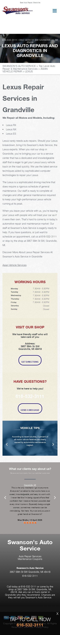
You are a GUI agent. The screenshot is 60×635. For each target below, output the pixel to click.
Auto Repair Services (30, 556)
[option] (30, 438)
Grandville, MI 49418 (42, 41)
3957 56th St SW (28, 40)
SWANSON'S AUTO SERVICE (19, 65)
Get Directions (29, 362)
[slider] (30, 522)
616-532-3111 (9, 40)
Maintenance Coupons (30, 558)
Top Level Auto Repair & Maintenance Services (28, 67)
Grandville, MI (30, 485)
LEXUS (29, 71)
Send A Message (30, 410)
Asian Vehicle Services (14, 265)
